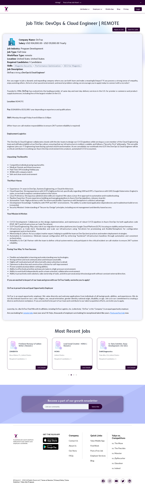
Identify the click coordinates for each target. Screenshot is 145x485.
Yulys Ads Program (27, 482)
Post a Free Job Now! (71, 2)
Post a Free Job (96, 451)
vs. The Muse (117, 443)
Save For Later (133, 29)
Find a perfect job (117, 313)
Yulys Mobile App (97, 441)
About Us (72, 446)
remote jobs (28, 313)
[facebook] (103, 481)
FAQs (71, 456)
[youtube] (116, 481)
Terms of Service (47, 480)
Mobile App (110, 9)
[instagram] (110, 481)
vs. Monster (117, 453)
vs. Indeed (116, 468)
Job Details (41, 368)
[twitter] (123, 481)
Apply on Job (119, 29)
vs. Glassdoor (117, 463)
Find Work (94, 446)
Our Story (73, 451)
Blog (118, 9)
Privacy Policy (59, 480)
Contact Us (73, 441)
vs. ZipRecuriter (118, 458)
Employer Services (98, 456)
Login (138, 9)
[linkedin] (129, 481)
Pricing (126, 9)
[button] (68, 375)
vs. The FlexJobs (118, 448)
